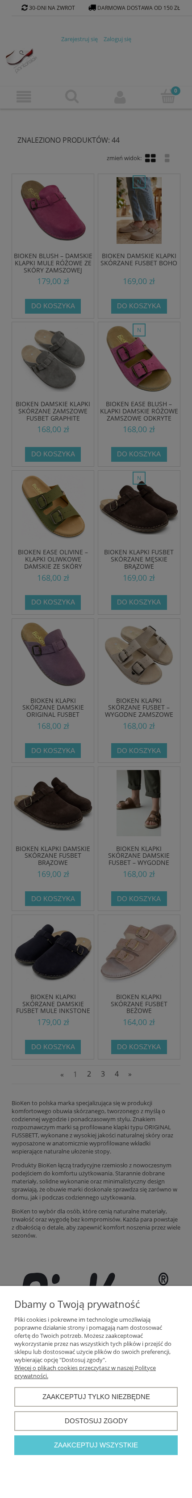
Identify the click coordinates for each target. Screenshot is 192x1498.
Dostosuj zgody (96, 1421)
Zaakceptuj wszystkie (96, 1445)
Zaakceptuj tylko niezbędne (96, 1396)
